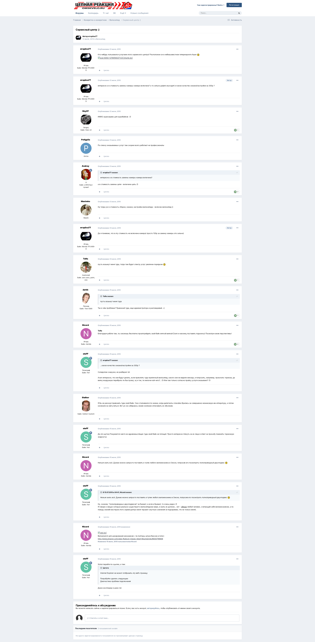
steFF (85, 354)
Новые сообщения (139, 13)
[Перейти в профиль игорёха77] (78, 37)
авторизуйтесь (153, 608)
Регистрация (234, 5)
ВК (114, 13)
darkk (85, 289)
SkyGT (85, 111)
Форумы (79, 13)
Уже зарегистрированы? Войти (210, 5)
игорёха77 (92, 36)
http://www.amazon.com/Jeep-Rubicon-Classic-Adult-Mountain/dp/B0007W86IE (130, 539)
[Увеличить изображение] (102, 533)
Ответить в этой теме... (99, 618)
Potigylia (85, 139)
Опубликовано (109, 49)
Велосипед (100, 39)
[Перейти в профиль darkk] (86, 298)
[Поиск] (239, 13)
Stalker (85, 397)
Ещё (122, 13)
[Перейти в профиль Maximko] (86, 209)
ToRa (85, 258)
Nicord (85, 325)
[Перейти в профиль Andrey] (86, 174)
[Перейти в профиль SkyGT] (86, 119)
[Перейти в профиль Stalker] (86, 406)
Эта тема (230, 13)
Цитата (106, 70)
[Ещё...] (237, 49)
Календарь (93, 13)
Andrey (85, 166)
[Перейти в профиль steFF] (86, 362)
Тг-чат (106, 13)
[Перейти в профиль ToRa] (86, 267)
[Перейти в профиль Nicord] (86, 333)
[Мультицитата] (99, 70)
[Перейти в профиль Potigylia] (86, 148)
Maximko (85, 201)
